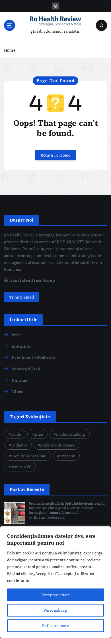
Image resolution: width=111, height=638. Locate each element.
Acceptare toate (55, 594)
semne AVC (21, 466)
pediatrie (19, 445)
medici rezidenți (70, 434)
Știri (16, 334)
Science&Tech (26, 369)
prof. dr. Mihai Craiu (29, 456)
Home (10, 50)
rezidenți (67, 456)
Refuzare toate (55, 625)
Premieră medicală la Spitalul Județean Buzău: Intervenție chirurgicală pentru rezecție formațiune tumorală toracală (67, 508)
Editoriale (21, 346)
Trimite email (21, 297)
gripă (38, 434)
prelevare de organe (57, 445)
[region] (55, 582)
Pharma (19, 380)
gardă (16, 434)
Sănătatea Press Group (32, 280)
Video (17, 391)
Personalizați (55, 610)
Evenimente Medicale (33, 357)
